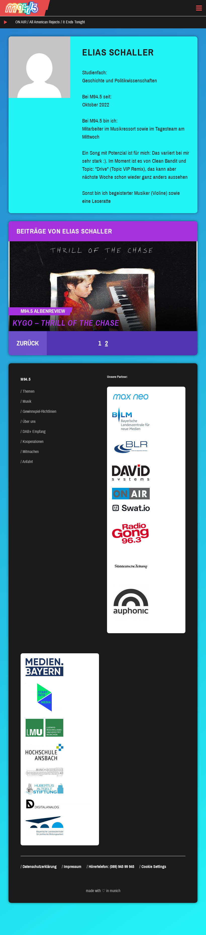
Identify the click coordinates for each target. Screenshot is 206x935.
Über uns (29, 421)
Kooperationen (33, 441)
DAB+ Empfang (34, 431)
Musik (27, 401)
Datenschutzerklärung (40, 866)
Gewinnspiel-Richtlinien (39, 411)
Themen (28, 391)
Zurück (28, 343)
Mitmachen (31, 451)
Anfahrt (27, 461)
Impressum (72, 866)
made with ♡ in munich (103, 891)
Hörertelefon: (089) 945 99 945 (111, 866)
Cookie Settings (153, 866)
